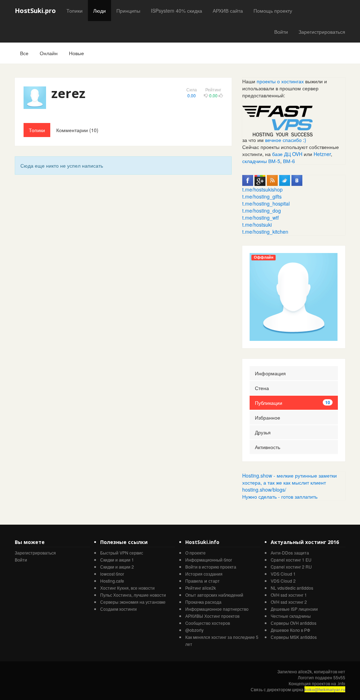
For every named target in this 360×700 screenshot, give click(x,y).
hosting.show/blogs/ (264, 489)
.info (341, 683)
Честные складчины (291, 616)
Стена (262, 387)
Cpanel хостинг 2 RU (291, 567)
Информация (270, 373)
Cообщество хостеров (207, 623)
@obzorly (194, 630)
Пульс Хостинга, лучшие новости (133, 595)
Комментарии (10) (77, 130)
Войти (281, 31)
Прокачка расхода (203, 602)
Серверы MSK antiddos (294, 637)
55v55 (339, 677)
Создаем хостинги (118, 609)
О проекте (195, 553)
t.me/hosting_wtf (260, 217)
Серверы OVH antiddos (293, 623)
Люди (99, 10)
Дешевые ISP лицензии (294, 609)
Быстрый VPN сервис (121, 553)
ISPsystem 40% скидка (176, 10)
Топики (74, 10)
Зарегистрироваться (321, 31)
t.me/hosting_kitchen (265, 231)
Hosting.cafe (112, 581)
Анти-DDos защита (290, 553)
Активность (267, 447)
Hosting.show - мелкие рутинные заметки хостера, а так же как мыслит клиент (289, 479)
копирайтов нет (329, 671)
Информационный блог (208, 560)
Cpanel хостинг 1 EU (291, 560)
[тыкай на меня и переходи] (277, 120)
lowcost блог (112, 574)
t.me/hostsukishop (262, 189)
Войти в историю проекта (210, 567)
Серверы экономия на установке (133, 602)
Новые (76, 53)
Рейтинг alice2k (200, 588)
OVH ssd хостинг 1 (289, 595)
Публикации (292, 402)
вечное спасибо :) (285, 139)
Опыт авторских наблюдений (214, 595)
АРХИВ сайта (228, 10)
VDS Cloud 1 (283, 574)
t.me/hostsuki (257, 224)
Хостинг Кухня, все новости (127, 588)
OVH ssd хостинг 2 (289, 602)
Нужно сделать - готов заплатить (279, 496)
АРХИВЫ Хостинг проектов (212, 616)
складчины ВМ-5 (261, 160)
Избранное (267, 417)
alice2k (305, 671)
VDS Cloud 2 (283, 581)
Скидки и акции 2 (117, 567)
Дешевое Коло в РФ (290, 630)
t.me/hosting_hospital (266, 203)
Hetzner (322, 153)
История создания (204, 574)
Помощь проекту (272, 10)
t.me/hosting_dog (261, 210)
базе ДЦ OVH (287, 153)
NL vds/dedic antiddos (292, 588)
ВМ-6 (289, 160)
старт (214, 581)
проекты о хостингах (280, 81)
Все (24, 53)
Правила (194, 581)
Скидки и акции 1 (117, 560)
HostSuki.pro (35, 10)
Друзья (263, 432)
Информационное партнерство (217, 609)
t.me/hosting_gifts (262, 196)
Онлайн (49, 53)
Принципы (128, 10)
